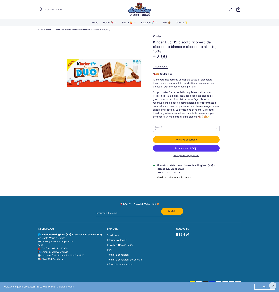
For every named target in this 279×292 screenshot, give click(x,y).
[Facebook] (178, 234)
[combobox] (186, 128)
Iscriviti (172, 211)
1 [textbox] (155, 130)
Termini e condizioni (118, 254)
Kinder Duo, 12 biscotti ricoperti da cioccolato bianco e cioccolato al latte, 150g (78, 29)
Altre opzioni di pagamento (186, 155)
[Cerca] (41, 9)
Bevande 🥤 (148, 22)
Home (95, 22)
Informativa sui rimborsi (120, 264)
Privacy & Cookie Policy (120, 244)
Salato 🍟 (127, 22)
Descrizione (160, 66)
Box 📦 (167, 22)
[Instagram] (183, 234)
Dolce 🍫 (108, 22)
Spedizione (113, 235)
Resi (109, 249)
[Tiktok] (188, 234)
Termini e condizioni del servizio (125, 259)
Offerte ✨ (181, 22)
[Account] (231, 9)
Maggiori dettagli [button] (65, 286)
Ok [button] (264, 287)
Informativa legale (117, 240)
